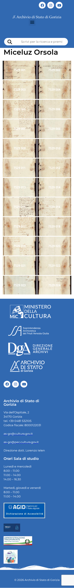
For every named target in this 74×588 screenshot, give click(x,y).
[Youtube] (59, 5)
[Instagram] (50, 5)
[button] (32, 22)
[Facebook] (42, 5)
